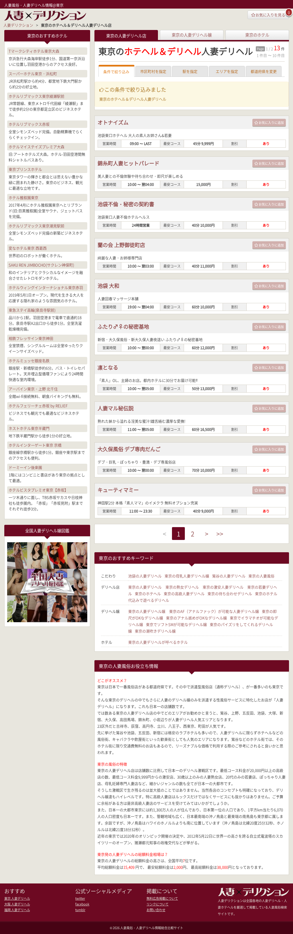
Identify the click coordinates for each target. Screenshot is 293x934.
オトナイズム (113, 122)
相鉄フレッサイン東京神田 (31, 338)
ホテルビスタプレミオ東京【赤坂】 (38, 490)
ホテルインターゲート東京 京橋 (35, 445)
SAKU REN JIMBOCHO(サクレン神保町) (41, 265)
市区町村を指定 (153, 71)
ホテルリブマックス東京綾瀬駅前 (36, 96)
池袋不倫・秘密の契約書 (126, 204)
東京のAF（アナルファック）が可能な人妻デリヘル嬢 (214, 611)
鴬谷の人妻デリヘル (229, 576)
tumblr (80, 909)
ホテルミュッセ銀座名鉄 (29, 360)
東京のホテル (257, 35)
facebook (82, 904)
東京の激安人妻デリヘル (223, 587)
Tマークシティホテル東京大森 (34, 51)
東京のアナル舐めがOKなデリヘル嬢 (196, 617)
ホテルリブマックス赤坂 (29, 124)
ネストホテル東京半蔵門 (29, 428)
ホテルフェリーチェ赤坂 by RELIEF (38, 405)
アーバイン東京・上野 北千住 (33, 388)
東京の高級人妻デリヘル (184, 593)
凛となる (108, 367)
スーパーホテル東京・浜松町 (33, 73)
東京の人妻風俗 (261, 576)
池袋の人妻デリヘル (145, 576)
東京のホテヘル (148, 593)
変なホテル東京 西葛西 (28, 248)
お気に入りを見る (270, 14)
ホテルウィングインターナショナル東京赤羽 (46, 287)
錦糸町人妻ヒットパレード (128, 163)
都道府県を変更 (264, 71)
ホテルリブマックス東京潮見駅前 (36, 225)
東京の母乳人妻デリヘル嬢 (187, 576)
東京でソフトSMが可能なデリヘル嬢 (176, 624)
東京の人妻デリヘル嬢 (192, 35)
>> (219, 533)
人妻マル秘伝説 (116, 408)
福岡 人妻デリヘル (17, 909)
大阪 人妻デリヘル (17, 904)
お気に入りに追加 (271, 122)
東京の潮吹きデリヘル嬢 (155, 631)
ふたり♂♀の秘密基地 (123, 326)
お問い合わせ (155, 909)
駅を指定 (190, 71)
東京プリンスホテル (25, 169)
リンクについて (157, 904)
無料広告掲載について (162, 898)
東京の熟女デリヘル (182, 587)
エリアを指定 (227, 71)
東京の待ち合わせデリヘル (229, 593)
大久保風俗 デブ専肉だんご (129, 449)
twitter (80, 898)
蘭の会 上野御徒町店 (121, 245)
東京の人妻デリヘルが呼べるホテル (158, 642)
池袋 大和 (108, 286)
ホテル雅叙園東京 (23, 197)
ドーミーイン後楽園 (25, 467)
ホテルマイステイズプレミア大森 (36, 146)
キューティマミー (118, 490)
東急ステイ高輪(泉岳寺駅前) (32, 310)
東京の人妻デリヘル (145, 587)
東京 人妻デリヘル (17, 898)
